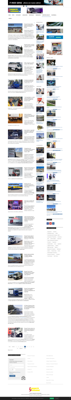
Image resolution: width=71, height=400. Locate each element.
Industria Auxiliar (50, 243)
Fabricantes (59, 238)
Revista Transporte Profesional (32, 366)
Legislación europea (50, 245)
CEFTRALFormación (50, 233)
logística (56, 245)
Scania (59, 250)
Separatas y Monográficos (50, 358)
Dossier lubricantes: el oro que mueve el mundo (40, 131)
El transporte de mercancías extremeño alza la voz (54, 148)
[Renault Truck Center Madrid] (15, 275)
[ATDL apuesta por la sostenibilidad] (15, 67)
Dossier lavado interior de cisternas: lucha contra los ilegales (39, 95)
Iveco (55, 243)
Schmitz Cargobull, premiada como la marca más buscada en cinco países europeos (54, 212)
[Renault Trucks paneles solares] (15, 28)
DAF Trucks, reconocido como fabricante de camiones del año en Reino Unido (40, 155)
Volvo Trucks (56, 256)
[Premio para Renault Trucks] (15, 240)
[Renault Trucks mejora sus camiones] (15, 292)
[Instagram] (53, 223)
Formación (49, 242)
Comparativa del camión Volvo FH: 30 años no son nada (54, 127)
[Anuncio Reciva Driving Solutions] (55, 24)
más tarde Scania (22, 317)
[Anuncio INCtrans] (45, 10)
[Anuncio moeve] (55, 37)
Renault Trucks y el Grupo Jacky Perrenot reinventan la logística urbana (29, 45)
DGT (48, 238)
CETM (57, 233)
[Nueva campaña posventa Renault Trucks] (15, 332)
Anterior (13, 346)
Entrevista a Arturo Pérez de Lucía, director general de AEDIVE (54, 139)
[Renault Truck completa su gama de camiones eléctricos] (15, 84)
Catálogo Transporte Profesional (51, 361)
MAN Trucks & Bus (50, 247)
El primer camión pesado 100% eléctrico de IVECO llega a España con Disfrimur (40, 183)
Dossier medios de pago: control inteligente (40, 104)
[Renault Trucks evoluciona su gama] (15, 134)
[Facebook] (48, 223)
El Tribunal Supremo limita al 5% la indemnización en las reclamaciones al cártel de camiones (29, 307)
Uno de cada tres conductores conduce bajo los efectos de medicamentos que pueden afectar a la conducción (39, 71)
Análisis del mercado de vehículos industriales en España (54, 107)
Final (25, 348)
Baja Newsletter (48, 382)
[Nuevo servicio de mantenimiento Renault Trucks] (15, 221)
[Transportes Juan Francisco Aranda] (15, 152)
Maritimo (56, 247)
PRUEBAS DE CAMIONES (56, 129)
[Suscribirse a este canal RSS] (34, 22)
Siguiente (21, 348)
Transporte (58, 254)
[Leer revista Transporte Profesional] (55, 48)
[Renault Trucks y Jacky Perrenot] (15, 49)
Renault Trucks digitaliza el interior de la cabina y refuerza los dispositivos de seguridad (29, 290)
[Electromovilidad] (15, 258)
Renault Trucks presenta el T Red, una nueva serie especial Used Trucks (29, 168)
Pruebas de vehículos (31, 363)
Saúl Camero (57, 89)
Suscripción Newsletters (50, 366)
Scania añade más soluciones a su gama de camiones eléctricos (53, 191)
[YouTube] (50, 223)
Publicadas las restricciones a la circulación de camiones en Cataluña (54, 117)
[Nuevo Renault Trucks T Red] (15, 172)
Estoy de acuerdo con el (14, 373)
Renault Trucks (54, 250)
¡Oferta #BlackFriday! (49, 355)
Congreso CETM (30, 371)
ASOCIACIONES (55, 99)
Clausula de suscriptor (49, 371)
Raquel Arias (59, 68)
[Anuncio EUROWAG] (55, 31)
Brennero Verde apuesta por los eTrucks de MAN (40, 193)
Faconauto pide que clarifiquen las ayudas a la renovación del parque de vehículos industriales (54, 170)
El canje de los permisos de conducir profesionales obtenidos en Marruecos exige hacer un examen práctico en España (54, 160)
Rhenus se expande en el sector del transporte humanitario (39, 61)
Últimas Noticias (30, 361)
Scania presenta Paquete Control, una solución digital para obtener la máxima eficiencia (54, 87)
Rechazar (56, 398)
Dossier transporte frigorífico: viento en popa (39, 113)
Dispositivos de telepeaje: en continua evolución (39, 140)
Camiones (54, 231)
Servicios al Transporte (51, 254)
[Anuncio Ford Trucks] (35, 2)
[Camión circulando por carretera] (15, 310)
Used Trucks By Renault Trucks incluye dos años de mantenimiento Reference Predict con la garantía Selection (29, 219)
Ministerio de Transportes (51, 249)
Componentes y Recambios (51, 236)
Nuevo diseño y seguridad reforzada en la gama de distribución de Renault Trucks (29, 131)
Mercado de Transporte (31, 355)
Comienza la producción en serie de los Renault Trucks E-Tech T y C (29, 81)
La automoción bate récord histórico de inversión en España (39, 51)
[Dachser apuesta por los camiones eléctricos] (15, 188)
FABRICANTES (11, 306)
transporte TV (30, 369)
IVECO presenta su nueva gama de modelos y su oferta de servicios (40, 164)
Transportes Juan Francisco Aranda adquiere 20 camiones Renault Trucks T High (29, 150)
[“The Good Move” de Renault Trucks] (15, 101)
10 (17, 348)
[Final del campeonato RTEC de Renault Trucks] (15, 205)
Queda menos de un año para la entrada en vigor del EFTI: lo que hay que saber (40, 32)
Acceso (18, 6)
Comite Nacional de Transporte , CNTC (53, 235)
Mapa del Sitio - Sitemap (50, 380)
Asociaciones (49, 231)
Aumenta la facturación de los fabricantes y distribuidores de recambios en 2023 (53, 97)
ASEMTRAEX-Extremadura (56, 150)
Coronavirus (59, 236)
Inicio (9, 346)
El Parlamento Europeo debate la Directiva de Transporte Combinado (54, 202)
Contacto (21, 6)
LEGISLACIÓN (55, 68)
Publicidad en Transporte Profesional (52, 363)
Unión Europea (49, 256)
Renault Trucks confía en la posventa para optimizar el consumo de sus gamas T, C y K (29, 330)
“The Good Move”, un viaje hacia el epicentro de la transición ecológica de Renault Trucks (29, 99)
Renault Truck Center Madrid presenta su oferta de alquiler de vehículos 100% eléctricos (29, 273)
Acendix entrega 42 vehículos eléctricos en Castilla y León (39, 174)
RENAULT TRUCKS (11, 45)
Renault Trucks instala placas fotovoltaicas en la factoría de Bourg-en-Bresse (29, 25)
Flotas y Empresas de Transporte (14, 63)
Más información (46, 398)
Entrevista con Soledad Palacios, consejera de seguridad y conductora (40, 81)
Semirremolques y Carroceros (52, 252)
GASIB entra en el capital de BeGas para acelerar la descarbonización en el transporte (40, 42)
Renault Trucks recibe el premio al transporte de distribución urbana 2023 (29, 237)
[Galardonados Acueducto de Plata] (15, 118)
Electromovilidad (53, 238)
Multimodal (58, 249)
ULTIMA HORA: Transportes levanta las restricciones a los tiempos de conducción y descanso (53, 181)
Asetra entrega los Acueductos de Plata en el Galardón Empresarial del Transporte (29, 116)
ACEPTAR (51, 398)
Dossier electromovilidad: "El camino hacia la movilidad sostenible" (29, 255)
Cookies (47, 377)
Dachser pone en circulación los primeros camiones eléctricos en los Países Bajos (29, 185)
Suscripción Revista (49, 369)
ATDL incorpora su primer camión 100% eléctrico (29, 63)
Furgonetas (54, 242)
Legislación (59, 243)
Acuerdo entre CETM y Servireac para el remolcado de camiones (55, 77)
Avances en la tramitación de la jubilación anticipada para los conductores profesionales (55, 66)
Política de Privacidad (49, 374)
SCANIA (54, 193)
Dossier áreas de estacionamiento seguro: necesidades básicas (40, 123)
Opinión (10, 18)
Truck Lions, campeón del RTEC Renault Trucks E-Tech (29, 201)
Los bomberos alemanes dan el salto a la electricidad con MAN (40, 201)
